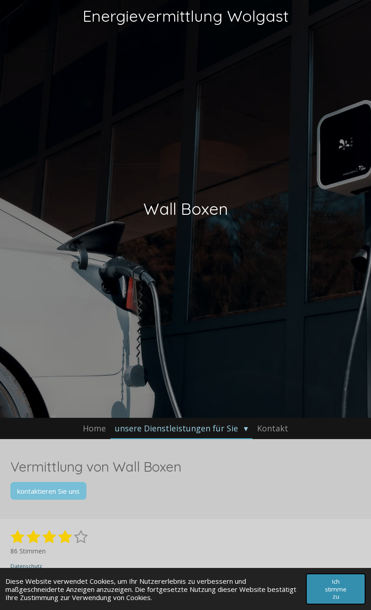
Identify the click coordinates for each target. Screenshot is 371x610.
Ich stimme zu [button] (336, 588)
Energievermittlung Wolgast (186, 16)
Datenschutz (26, 566)
